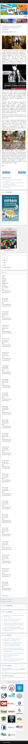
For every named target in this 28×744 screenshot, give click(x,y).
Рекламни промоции (15, 677)
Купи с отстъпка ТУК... (7, 222)
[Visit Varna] (14, 20)
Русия (5, 262)
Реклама (23, 677)
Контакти (8, 677)
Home (3, 678)
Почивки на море (5, 599)
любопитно (4, 670)
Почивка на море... (6, 601)
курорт (17, 669)
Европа (5, 260)
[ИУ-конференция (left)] (8, 238)
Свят (5, 265)
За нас (3, 677)
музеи (22, 668)
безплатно (7, 668)
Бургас (13, 669)
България (6, 258)
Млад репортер (7, 267)
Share (3, 165)
